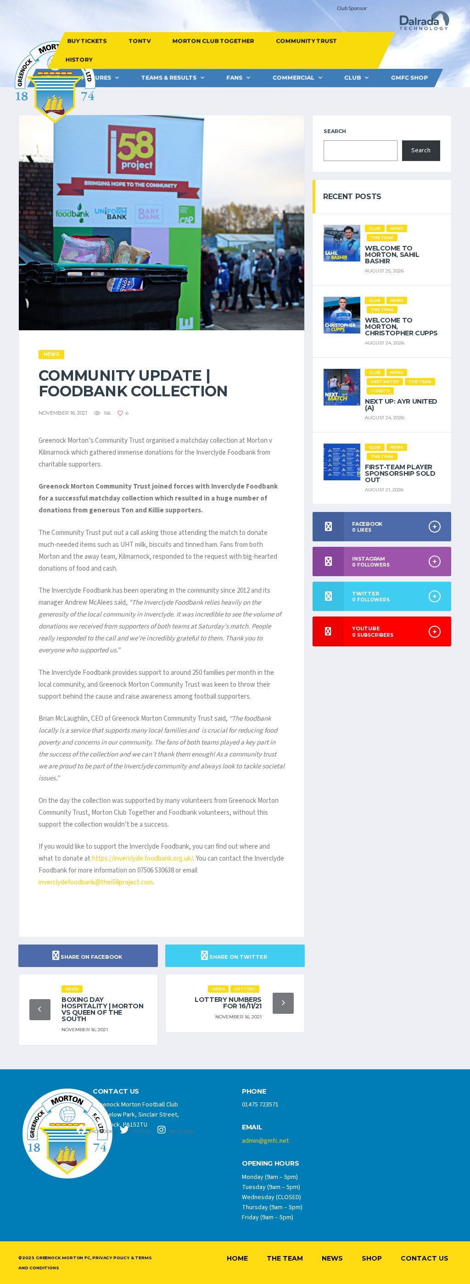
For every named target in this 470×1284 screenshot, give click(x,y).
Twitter (141, 1131)
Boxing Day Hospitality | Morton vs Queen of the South (103, 1009)
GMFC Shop (409, 77)
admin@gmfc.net (265, 1140)
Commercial (293, 77)
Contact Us (424, 1258)
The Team (285, 1258)
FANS (234, 77)
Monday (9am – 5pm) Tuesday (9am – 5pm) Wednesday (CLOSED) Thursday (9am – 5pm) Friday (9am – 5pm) (272, 1197)
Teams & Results (168, 77)
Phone (254, 1091)
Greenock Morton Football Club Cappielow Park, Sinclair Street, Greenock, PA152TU (136, 1114)
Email (252, 1127)
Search (335, 131)
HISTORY (79, 59)
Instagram (181, 1131)
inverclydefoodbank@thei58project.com (96, 882)
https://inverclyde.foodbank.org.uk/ (142, 858)
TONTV (140, 41)
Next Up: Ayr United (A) (401, 404)
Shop (372, 1258)
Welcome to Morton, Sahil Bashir (392, 254)
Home (237, 1258)
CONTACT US (116, 1091)
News (332, 1258)
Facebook (100, 1131)
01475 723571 (260, 1104)
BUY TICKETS (86, 41)
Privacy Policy (110, 1257)
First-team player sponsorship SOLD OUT (400, 473)
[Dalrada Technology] (420, 23)
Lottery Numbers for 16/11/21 (228, 1002)
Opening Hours (270, 1163)
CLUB (352, 77)
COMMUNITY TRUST (306, 41)
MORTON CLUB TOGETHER (213, 41)
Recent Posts (352, 196)
